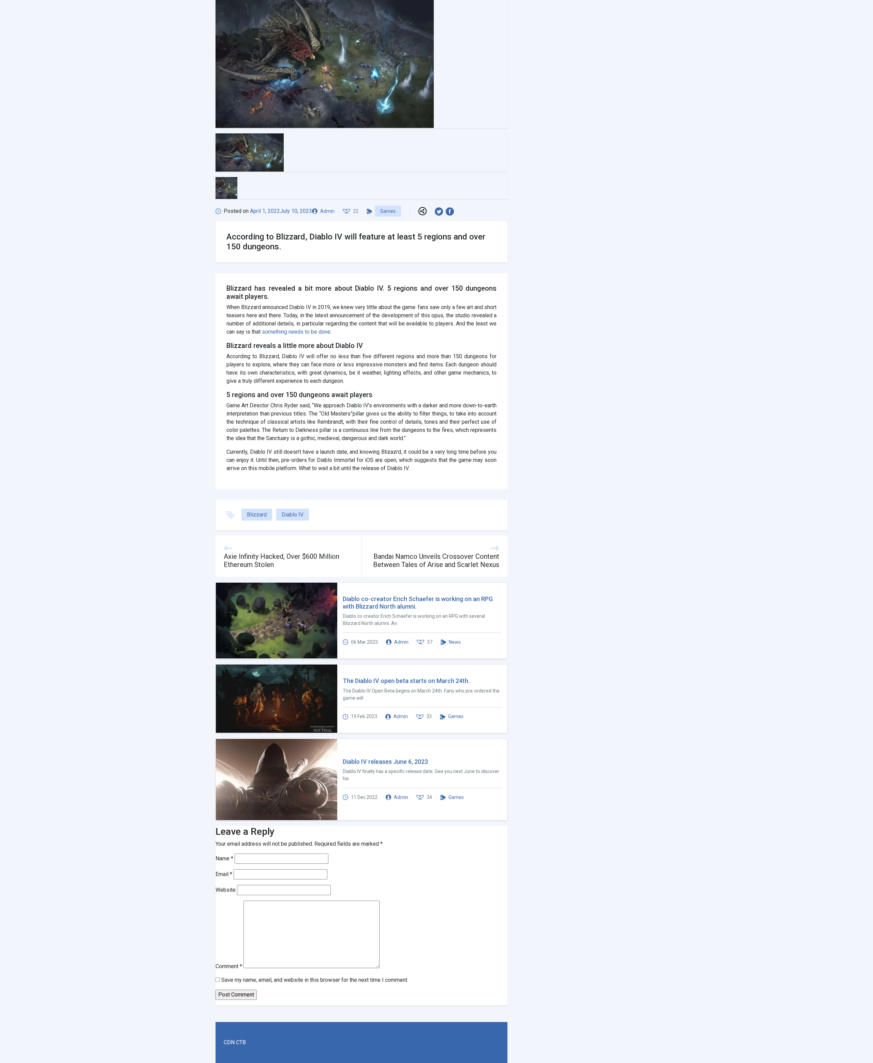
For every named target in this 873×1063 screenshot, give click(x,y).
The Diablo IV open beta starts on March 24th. (406, 680)
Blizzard (257, 514)
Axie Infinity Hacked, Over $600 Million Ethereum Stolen (281, 560)
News (455, 642)
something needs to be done (296, 332)
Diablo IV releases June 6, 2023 (385, 761)
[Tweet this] (440, 211)
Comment (229, 966)
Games (388, 211)
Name (224, 858)
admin (327, 211)
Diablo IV (293, 514)
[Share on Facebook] (451, 211)
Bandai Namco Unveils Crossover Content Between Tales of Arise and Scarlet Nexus (436, 560)
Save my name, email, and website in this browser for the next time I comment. (314, 980)
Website (226, 890)
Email (224, 874)
